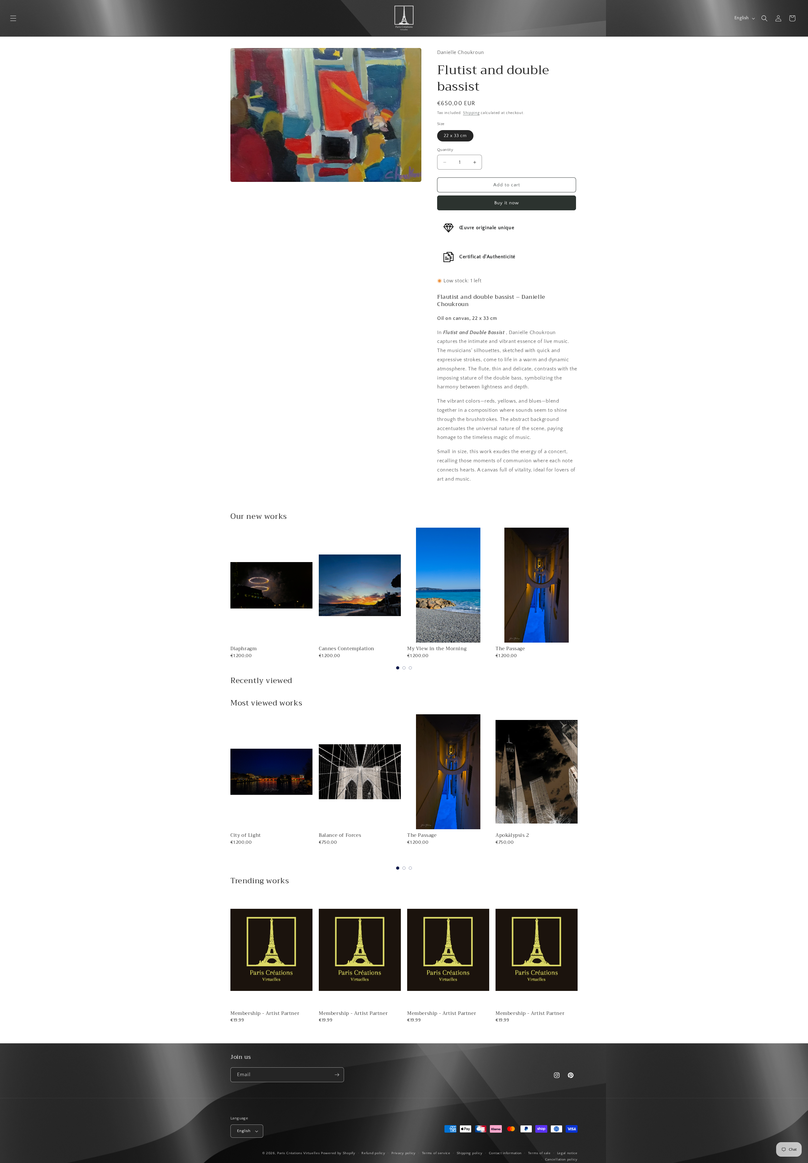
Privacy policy (403, 1153)
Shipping (471, 113)
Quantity (445, 149)
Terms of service (436, 1153)
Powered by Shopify (338, 1153)
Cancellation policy (561, 1159)
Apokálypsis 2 (512, 835)
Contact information (505, 1153)
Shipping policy (470, 1153)
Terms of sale (539, 1153)
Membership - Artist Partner (264, 1013)
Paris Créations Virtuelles (298, 1153)
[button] (13, 18)
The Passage (510, 648)
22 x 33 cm (455, 135)
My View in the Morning (436, 648)
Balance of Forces (340, 835)
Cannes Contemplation (346, 648)
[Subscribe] (337, 1074)
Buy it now (506, 203)
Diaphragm (243, 648)
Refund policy (373, 1153)
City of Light (245, 835)
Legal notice (567, 1153)
